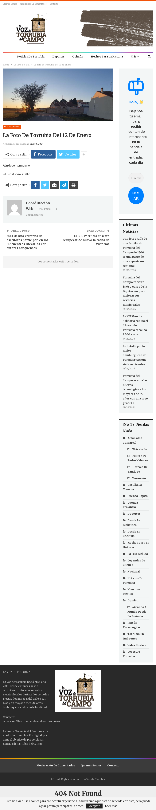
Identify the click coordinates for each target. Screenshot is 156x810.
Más (133, 56)
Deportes (58, 56)
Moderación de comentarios (33, 4)
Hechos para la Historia (107, 56)
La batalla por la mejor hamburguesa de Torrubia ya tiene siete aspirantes (134, 355)
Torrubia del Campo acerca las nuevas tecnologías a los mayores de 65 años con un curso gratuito (135, 389)
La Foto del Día (11, 127)
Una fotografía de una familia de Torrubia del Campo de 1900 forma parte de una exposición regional (135, 252)
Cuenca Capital (137, 496)
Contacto (53, 4)
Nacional (133, 571)
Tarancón (139, 478)
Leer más (111, 806)
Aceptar (94, 806)
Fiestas (7, 698)
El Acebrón (139, 449)
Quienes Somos (10, 4)
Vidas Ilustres (136, 645)
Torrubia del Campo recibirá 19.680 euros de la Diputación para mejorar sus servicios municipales (135, 291)
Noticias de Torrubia (31, 56)
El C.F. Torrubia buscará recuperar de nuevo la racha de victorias (86, 240)
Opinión (77, 56)
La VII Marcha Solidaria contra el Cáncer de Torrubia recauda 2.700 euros (135, 325)
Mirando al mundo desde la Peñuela (137, 611)
